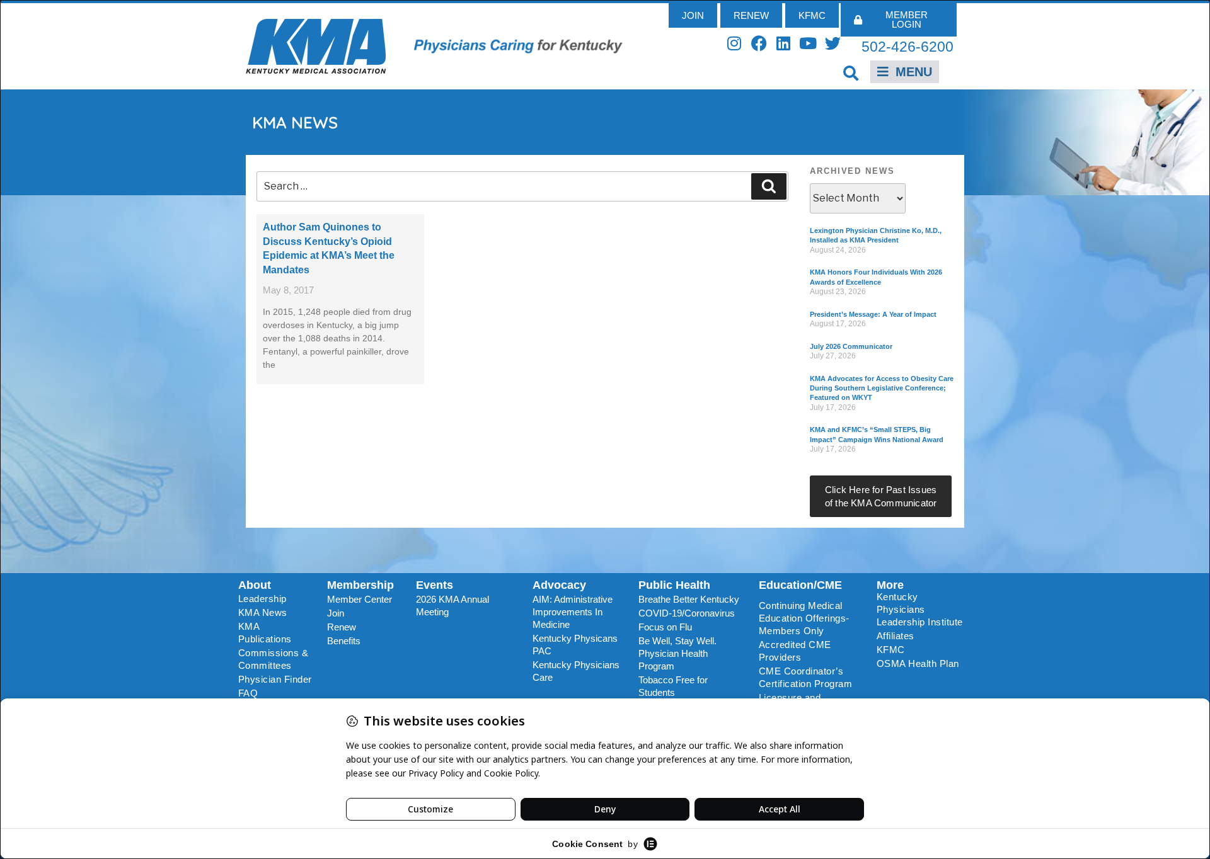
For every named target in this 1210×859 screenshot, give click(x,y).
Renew (341, 627)
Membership (360, 585)
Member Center (359, 599)
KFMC (891, 649)
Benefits (343, 640)
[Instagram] (734, 43)
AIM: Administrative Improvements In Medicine (573, 612)
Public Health (674, 585)
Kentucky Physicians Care (576, 671)
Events (434, 585)
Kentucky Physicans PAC (575, 644)
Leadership (262, 598)
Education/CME (800, 585)
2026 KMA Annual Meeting (452, 605)
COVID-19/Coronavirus (686, 613)
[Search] (768, 186)
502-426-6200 (907, 46)
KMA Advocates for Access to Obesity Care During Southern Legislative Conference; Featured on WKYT (882, 388)
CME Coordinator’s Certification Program (806, 677)
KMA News (262, 612)
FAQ (248, 693)
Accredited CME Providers (795, 651)
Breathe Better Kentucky (688, 599)
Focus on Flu (665, 627)
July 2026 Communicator (851, 346)
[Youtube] (808, 43)
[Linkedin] (784, 43)
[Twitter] (833, 43)
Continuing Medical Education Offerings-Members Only (804, 618)
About (254, 585)
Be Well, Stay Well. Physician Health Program (677, 653)
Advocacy (559, 585)
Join (335, 613)
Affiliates (895, 635)
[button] (851, 72)
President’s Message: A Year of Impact (873, 314)
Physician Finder (275, 679)
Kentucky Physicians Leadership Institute (920, 609)
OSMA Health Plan (918, 663)
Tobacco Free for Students (673, 686)
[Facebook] (759, 43)
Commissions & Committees (273, 659)
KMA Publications (265, 632)
